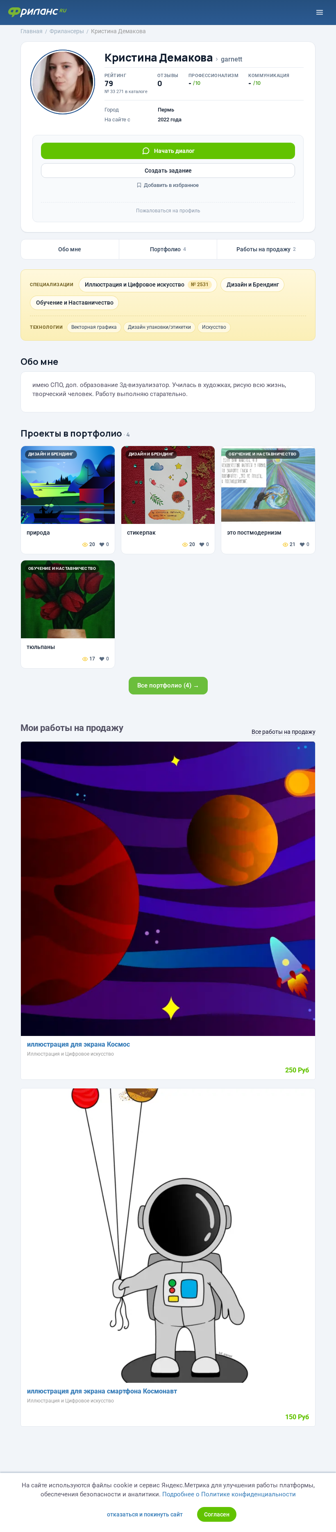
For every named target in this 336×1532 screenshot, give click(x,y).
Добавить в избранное (171, 185)
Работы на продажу (266, 249)
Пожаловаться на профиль (168, 211)
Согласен (216, 1514)
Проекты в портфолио (71, 433)
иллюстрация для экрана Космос (78, 1044)
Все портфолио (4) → (168, 685)
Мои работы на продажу (71, 728)
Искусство (214, 327)
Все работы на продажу (284, 731)
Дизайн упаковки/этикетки (159, 327)
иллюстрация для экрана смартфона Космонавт (102, 1391)
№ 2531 (200, 284)
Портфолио (168, 249)
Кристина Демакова (158, 58)
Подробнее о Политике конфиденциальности (229, 1494)
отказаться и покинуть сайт (145, 1514)
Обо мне (69, 249)
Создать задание (168, 170)
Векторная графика (94, 327)
